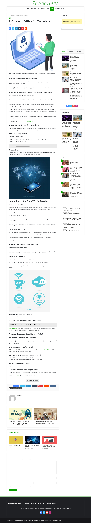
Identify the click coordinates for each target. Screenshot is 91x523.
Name (10, 476)
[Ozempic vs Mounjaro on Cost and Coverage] (65, 73)
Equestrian (33, 8)
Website (35, 481)
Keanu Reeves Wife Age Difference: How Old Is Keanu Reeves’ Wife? (76, 169)
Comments (79, 51)
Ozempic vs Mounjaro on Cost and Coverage (66, 140)
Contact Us (57, 8)
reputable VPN (45, 349)
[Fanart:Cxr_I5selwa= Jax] (16, 440)
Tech (52, 8)
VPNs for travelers (13, 328)
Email (10, 481)
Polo (39, 8)
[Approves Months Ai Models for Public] (32, 440)
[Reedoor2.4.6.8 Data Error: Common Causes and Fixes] (49, 440)
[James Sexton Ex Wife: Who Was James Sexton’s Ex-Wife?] (65, 162)
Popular (71, 51)
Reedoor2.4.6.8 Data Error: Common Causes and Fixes (48, 446)
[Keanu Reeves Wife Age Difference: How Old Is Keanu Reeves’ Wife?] (65, 169)
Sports (48, 8)
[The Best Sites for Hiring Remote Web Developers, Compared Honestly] (65, 65)
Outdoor (43, 8)
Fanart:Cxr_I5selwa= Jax (14, 445)
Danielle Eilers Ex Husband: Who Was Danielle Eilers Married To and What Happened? (75, 176)
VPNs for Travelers (33, 380)
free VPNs (17, 375)
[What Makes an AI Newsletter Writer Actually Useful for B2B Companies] (65, 58)
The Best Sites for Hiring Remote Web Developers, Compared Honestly (77, 125)
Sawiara (12, 24)
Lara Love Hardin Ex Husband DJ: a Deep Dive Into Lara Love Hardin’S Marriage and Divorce (75, 185)
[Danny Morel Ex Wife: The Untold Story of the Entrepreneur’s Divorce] (65, 194)
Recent (63, 51)
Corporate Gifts (30, 121)
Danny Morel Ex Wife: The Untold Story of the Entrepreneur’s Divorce (76, 194)
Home (28, 8)
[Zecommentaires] (45, 3)
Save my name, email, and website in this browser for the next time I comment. (26, 486)
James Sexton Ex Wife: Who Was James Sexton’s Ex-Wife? (75, 162)
